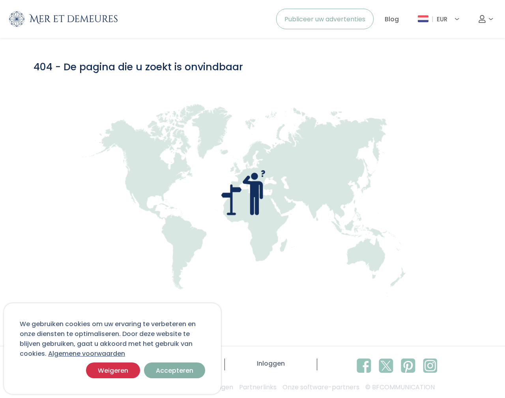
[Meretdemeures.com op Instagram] (430, 364)
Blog (392, 19)
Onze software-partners (320, 387)
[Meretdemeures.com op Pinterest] (408, 364)
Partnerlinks (258, 387)
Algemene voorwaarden (86, 353)
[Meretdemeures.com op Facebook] (364, 364)
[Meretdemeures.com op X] (386, 364)
